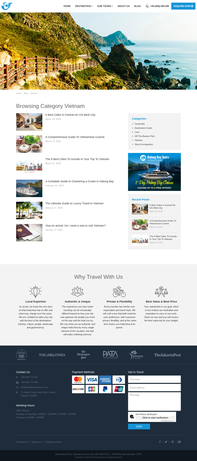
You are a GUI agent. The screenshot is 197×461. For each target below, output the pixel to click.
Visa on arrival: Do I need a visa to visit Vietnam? (75, 225)
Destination (83, 6)
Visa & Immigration (144, 144)
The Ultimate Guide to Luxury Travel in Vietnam (74, 203)
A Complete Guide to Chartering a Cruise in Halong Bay (79, 181)
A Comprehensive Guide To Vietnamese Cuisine (75, 137)
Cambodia (140, 124)
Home (67, 6)
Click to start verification (155, 417)
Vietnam (139, 140)
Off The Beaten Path (145, 136)
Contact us (22, 442)
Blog (137, 6)
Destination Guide (143, 128)
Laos (137, 132)
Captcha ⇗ (168, 421)
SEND (139, 426)
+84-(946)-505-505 (159, 6)
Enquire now (182, 6)
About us (123, 6)
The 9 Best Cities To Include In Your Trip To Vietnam (77, 159)
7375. (139, 454)
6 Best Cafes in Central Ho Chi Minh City (70, 114)
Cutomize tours (53, 442)
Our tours (104, 6)
